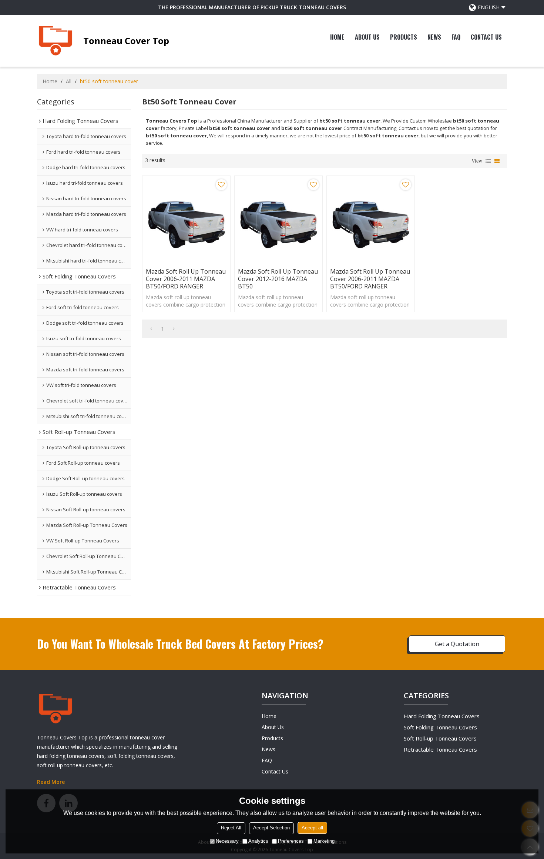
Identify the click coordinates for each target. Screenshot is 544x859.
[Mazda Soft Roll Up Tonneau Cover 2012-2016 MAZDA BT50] (278, 219)
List (488, 161)
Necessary (227, 841)
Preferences (291, 841)
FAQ (455, 37)
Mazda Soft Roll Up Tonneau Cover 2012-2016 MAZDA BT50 (278, 279)
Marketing (324, 841)
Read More (51, 781)
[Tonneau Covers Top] (55, 40)
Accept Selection (271, 828)
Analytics (258, 841)
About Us (367, 37)
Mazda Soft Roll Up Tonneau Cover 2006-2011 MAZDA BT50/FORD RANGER (186, 279)
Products (403, 37)
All (68, 81)
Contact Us (486, 37)
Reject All (231, 828)
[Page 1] (151, 328)
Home (337, 37)
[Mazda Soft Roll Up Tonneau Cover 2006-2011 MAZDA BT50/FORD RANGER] (186, 219)
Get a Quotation (457, 644)
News (434, 37)
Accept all (312, 828)
